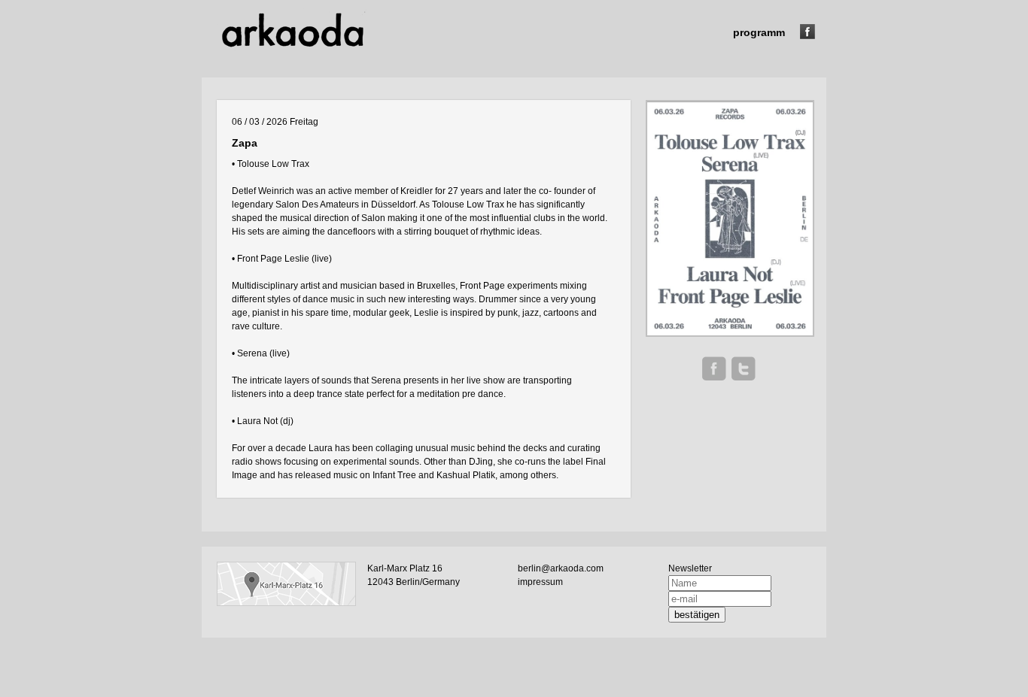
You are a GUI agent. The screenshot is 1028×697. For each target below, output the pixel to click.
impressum (540, 582)
